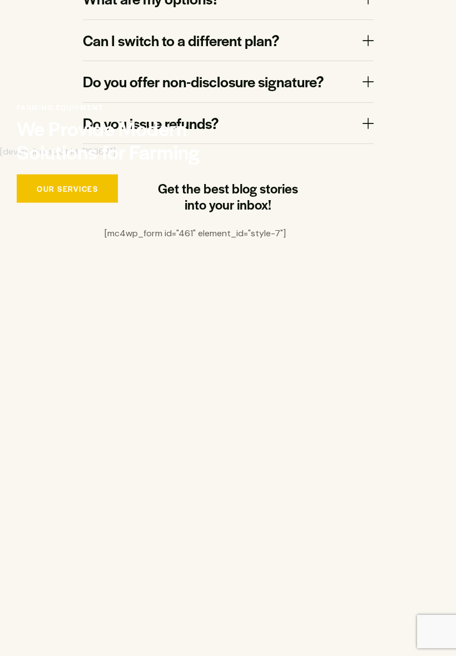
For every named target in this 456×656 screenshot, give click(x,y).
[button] (228, 41)
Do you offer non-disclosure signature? (203, 81)
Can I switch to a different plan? (181, 40)
